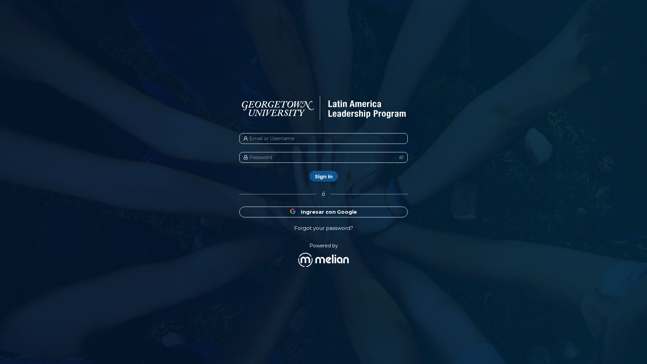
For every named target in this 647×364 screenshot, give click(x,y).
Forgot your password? (323, 228)
